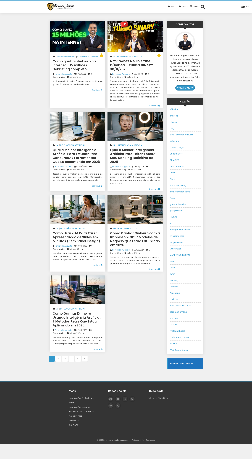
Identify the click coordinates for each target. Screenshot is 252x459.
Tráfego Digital (177, 330)
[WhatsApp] (132, 399)
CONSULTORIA (75, 416)
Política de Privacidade (158, 398)
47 (78, 358)
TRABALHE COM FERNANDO (81, 411)
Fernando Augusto (63, 74)
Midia (172, 267)
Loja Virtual (175, 248)
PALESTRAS (74, 420)
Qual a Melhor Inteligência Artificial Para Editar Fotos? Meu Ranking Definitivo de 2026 (132, 156)
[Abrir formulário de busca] (203, 6)
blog (172, 128)
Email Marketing (178, 185)
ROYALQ (174, 318)
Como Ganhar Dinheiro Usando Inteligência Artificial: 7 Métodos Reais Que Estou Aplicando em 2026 (77, 319)
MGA (172, 261)
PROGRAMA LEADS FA (181, 305)
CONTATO (73, 425)
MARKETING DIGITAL (180, 255)
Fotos (71, 402)
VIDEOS (173, 343)
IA (57, 145)
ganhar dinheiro (65, 56)
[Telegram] (110, 405)
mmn (172, 273)
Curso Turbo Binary (181, 363)
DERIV (173, 172)
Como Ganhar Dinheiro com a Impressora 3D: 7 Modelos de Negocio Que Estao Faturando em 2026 (135, 239)
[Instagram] (125, 399)
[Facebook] (110, 399)
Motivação (175, 280)
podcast (174, 299)
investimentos (177, 236)
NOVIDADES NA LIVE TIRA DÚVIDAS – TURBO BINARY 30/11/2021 (131, 65)
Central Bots (176, 153)
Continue (96, 90)
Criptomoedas (177, 166)
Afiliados (174, 109)
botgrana (174, 141)
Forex (172, 198)
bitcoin (173, 122)
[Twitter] (118, 405)
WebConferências (179, 350)
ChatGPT (174, 160)
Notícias (174, 286)
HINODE (173, 217)
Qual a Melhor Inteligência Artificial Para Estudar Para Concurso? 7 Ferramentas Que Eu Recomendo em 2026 (76, 156)
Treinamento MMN (179, 337)
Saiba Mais (183, 87)
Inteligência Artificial (72, 145)
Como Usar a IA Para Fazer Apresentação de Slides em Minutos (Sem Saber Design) (76, 237)
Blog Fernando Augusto (127, 56)
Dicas (172, 179)
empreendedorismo (88, 56)
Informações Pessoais (79, 407)
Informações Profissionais (81, 398)
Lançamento (176, 242)
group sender (176, 210)
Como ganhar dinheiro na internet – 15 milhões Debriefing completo (74, 65)
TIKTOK (173, 324)
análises (174, 115)
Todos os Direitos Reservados (143, 440)
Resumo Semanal (178, 311)
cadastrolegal (177, 147)
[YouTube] (118, 399)
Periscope (175, 293)
